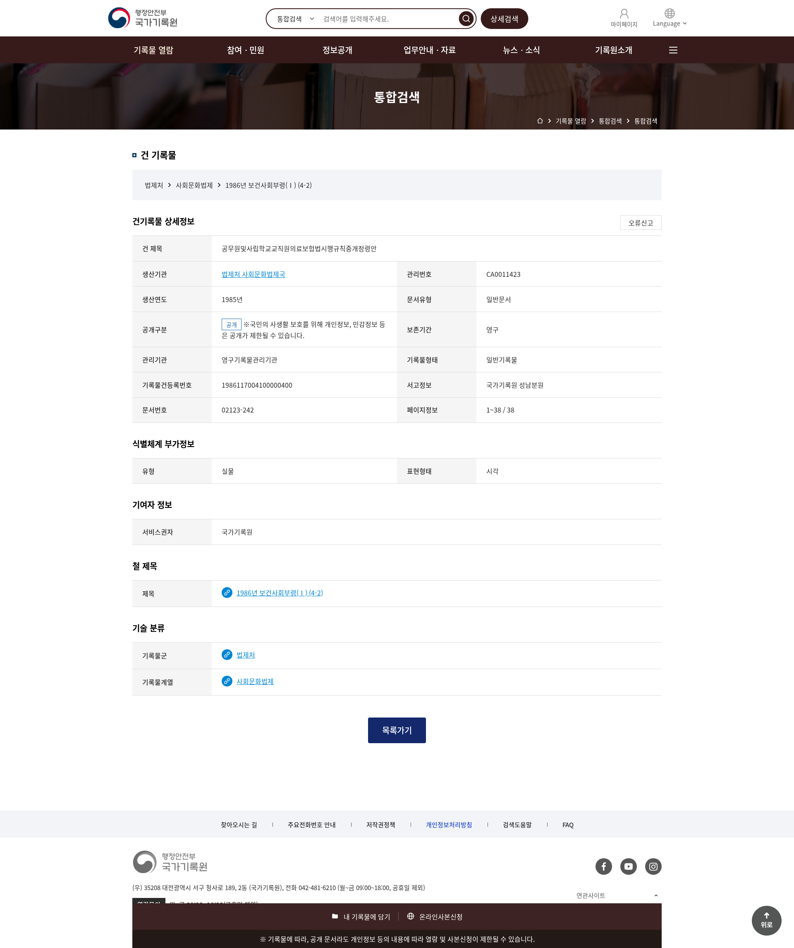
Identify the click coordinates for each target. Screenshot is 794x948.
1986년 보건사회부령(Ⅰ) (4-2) (268, 185)
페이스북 (604, 866)
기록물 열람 (153, 50)
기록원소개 (613, 50)
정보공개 (337, 50)
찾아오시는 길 (239, 824)
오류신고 (641, 223)
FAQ (568, 824)
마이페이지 (624, 24)
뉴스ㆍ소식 (521, 50)
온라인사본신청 (441, 917)
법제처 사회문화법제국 (253, 274)
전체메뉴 (673, 49)
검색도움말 (517, 824)
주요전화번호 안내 (312, 824)
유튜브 (628, 866)
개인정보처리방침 (449, 824)
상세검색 (504, 18)
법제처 (154, 185)
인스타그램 (653, 866)
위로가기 (767, 921)
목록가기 (397, 730)
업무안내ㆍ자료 (430, 50)
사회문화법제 (194, 185)
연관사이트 (590, 895)
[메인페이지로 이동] (142, 18)
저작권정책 (380, 824)
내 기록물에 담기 (367, 917)
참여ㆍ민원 (245, 50)
